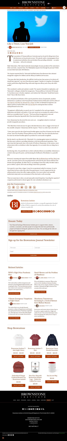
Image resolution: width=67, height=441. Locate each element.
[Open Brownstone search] (64, 7)
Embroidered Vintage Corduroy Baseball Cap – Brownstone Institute (18, 377)
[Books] (36, 211)
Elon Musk (54, 158)
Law (35, 47)
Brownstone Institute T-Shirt (35, 349)
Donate (48, 400)
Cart (52, 400)
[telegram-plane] (42, 409)
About (18, 400)
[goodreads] (38, 409)
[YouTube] (43, 211)
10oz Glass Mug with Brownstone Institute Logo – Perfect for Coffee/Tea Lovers (35, 378)
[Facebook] (47, 211)
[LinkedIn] (45, 211)
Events (29, 400)
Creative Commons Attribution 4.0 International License (26, 190)
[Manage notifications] (3, 438)
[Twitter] (41, 211)
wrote (16, 93)
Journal (34, 400)
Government (30, 10)
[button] (18, 3)
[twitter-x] (25, 409)
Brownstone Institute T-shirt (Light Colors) (18, 349)
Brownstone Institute (12, 10)
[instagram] (36, 409)
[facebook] (23, 409)
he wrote (26, 114)
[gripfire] (27, 409)
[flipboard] (40, 409)
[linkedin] (33, 409)
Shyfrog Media (62, 433)
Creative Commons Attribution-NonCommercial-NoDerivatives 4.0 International (15, 434)
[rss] (44, 409)
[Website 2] (54, 211)
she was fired (31, 104)
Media (38, 47)
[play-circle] (29, 409)
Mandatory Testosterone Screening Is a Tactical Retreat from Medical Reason (45, 301)
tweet (24, 81)
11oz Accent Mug (52, 375)
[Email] (34, 211)
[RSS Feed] (38, 211)
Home (14, 400)
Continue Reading (14, 293)
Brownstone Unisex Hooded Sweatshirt (52, 349)
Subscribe (33, 255)
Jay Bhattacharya (43, 158)
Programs (23, 400)
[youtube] (31, 409)
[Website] (49, 211)
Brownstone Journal (22, 10)
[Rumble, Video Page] (51, 211)
